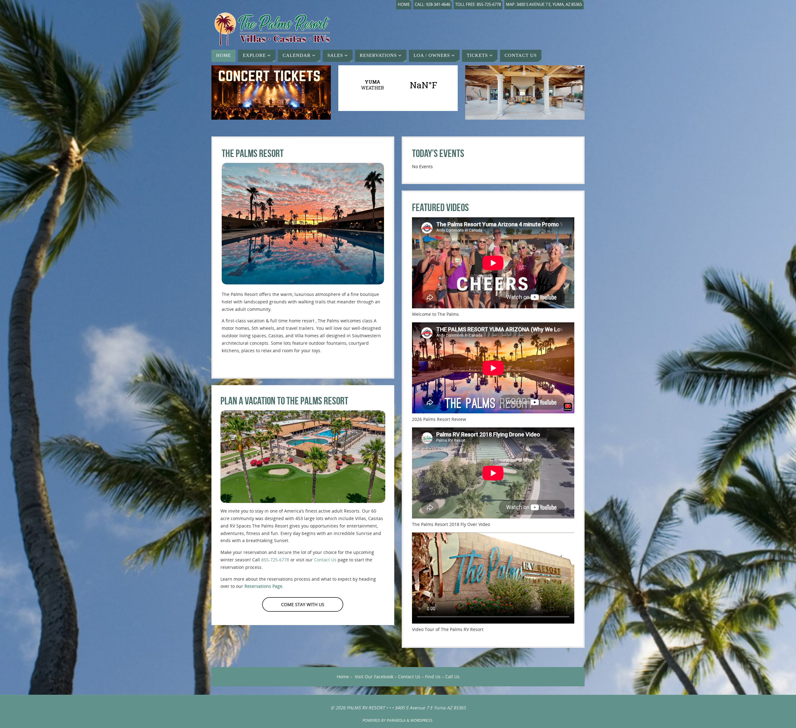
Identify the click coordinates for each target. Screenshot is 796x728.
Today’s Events (438, 153)
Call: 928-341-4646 (432, 4)
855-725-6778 (275, 560)
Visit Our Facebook (374, 677)
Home (404, 4)
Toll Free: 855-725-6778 (478, 4)
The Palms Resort (253, 153)
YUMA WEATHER (398, 85)
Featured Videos (440, 207)
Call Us (452, 677)
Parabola (396, 720)
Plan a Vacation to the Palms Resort (284, 401)
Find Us (433, 677)
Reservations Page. (264, 586)
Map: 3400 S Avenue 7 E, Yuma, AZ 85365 (544, 4)
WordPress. (421, 720)
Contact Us (325, 560)
